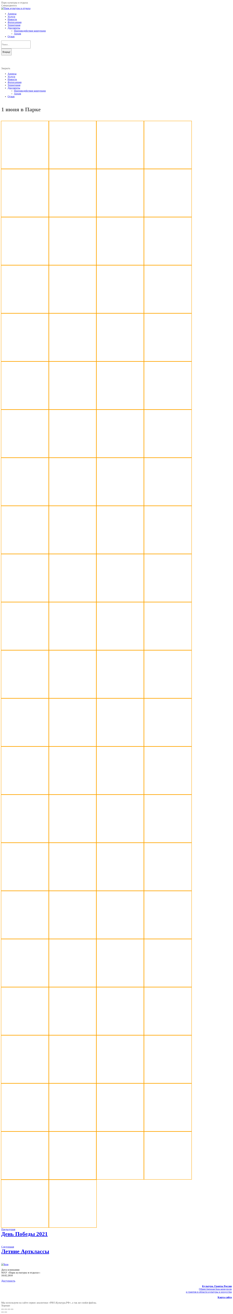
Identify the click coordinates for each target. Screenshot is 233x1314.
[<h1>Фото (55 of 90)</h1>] (167, 793)
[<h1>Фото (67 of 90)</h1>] (120, 937)
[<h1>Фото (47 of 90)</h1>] (167, 697)
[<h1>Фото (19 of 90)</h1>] (167, 360)
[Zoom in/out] (12, 1309)
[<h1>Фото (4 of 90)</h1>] (25, 216)
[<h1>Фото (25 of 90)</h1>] (72, 456)
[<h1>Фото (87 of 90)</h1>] (120, 1178)
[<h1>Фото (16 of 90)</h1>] (25, 360)
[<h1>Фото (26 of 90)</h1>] (120, 456)
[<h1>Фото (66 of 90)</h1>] (72, 937)
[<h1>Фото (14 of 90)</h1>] (120, 312)
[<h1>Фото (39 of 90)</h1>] (167, 601)
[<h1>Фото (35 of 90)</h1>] (167, 552)
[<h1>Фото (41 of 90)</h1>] (72, 649)
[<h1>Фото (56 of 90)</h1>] (25, 841)
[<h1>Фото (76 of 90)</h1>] (167, 1034)
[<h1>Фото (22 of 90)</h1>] (120, 408)
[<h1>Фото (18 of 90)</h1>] (120, 360)
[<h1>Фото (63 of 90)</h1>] (167, 889)
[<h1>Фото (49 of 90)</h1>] (72, 745)
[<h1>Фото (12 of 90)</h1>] (25, 312)
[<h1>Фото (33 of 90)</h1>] (72, 552)
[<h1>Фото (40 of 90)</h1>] (25, 649)
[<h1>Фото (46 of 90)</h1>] (120, 697)
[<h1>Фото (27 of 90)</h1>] (167, 456)
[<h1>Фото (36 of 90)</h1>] (25, 601)
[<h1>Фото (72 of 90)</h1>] (167, 986)
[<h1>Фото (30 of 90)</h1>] (120, 504)
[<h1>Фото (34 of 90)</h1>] (120, 552)
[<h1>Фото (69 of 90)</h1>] (25, 986)
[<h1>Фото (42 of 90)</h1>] (120, 649)
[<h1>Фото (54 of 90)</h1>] (120, 793)
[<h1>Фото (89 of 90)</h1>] (25, 1226)
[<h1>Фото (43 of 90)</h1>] (167, 649)
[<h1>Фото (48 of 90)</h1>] (25, 745)
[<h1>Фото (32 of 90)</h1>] (25, 552)
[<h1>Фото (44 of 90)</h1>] (25, 697)
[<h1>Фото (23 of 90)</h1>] (167, 408)
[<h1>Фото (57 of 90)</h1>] (72, 841)
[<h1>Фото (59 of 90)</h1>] (167, 841)
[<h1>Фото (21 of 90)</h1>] (72, 408)
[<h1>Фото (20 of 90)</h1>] (25, 408)
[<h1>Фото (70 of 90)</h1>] (72, 986)
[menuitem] (12, 13)
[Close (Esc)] (2, 1309)
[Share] (5, 1309)
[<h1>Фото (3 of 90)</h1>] (167, 167)
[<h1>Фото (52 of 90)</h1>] (25, 793)
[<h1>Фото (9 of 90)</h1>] (72, 264)
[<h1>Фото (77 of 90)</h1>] (25, 1082)
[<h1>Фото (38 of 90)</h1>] (120, 601)
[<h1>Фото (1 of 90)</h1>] (72, 167)
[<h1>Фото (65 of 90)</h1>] (25, 937)
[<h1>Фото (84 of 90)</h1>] (167, 1130)
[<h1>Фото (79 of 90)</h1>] (120, 1082)
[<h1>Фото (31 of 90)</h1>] (167, 504)
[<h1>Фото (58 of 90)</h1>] (120, 841)
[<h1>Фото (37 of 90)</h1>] (72, 601)
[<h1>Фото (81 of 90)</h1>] (25, 1130)
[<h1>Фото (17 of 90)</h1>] (72, 360)
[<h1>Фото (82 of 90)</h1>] (72, 1130)
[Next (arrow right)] (5, 1312)
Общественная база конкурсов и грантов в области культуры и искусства (209, 1289)
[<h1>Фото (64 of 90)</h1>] (25, 167)
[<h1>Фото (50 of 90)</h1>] (120, 745)
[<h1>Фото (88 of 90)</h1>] (167, 1178)
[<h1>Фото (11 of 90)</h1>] (167, 264)
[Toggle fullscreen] (9, 1309)
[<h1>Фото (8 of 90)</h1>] (25, 264)
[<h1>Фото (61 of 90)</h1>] (72, 889)
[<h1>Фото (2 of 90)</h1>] (120, 167)
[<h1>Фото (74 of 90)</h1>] (72, 1034)
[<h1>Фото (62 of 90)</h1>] (120, 889)
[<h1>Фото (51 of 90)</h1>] (167, 745)
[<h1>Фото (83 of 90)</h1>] (120, 1130)
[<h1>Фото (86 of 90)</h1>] (72, 1178)
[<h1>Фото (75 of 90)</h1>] (120, 1034)
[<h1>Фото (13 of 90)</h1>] (72, 312)
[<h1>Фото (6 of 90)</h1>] (120, 216)
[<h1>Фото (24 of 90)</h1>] (25, 456)
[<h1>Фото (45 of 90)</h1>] (72, 697)
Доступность (8, 1280)
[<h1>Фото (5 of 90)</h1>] (72, 216)
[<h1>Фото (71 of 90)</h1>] (120, 986)
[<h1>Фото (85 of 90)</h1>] (25, 1178)
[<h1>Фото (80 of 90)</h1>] (167, 1082)
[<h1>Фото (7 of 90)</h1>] (167, 216)
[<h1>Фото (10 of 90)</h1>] (120, 264)
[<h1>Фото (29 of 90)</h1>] (72, 504)
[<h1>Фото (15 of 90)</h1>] (167, 312)
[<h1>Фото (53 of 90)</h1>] (72, 793)
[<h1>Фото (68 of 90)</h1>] (167, 937)
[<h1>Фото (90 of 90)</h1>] (72, 1226)
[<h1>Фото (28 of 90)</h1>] (25, 504)
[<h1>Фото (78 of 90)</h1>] (72, 1082)
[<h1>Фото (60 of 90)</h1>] (25, 889)
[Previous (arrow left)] (2, 1312)
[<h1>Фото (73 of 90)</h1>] (25, 1034)
